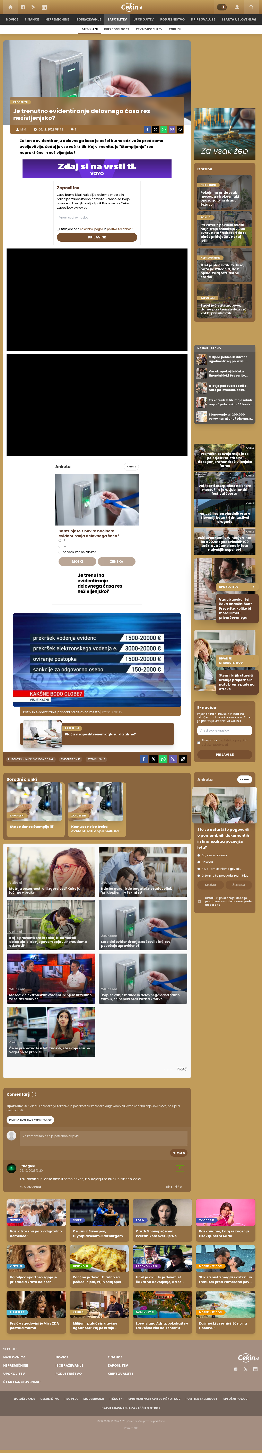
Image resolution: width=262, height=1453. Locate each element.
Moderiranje (94, 1399)
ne (65, 546)
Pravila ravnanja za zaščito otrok (131, 1408)
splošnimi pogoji (91, 229)
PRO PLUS (71, 1399)
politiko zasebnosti (120, 229)
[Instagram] (255, 1369)
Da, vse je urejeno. (214, 855)
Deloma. (207, 862)
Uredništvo (50, 1399)
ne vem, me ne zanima (79, 552)
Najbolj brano (209, 348)
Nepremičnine (57, 19)
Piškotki (116, 1399)
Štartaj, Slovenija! (239, 19)
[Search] (251, 7)
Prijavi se (97, 237)
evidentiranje (70, 759)
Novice (12, 19)
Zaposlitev (117, 19)
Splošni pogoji (235, 1399)
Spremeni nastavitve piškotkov (154, 1399)
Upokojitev (143, 19)
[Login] (237, 7)
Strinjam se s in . (97, 229)
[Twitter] (33, 7)
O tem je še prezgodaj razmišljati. (225, 875)
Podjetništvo (172, 19)
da (65, 540)
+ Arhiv (131, 466)
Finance (32, 19)
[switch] (222, 7)
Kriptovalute (203, 19)
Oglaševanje (24, 1399)
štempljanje (96, 759)
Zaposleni (89, 29)
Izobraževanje (88, 19)
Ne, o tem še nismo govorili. (221, 869)
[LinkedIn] (44, 7)
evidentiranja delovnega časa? (31, 759)
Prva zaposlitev (149, 29)
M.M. (23, 129)
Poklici (175, 29)
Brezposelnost (116, 29)
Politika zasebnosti (201, 1399)
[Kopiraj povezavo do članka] (180, 129)
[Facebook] (23, 7)
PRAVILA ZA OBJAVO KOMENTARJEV (30, 1119)
